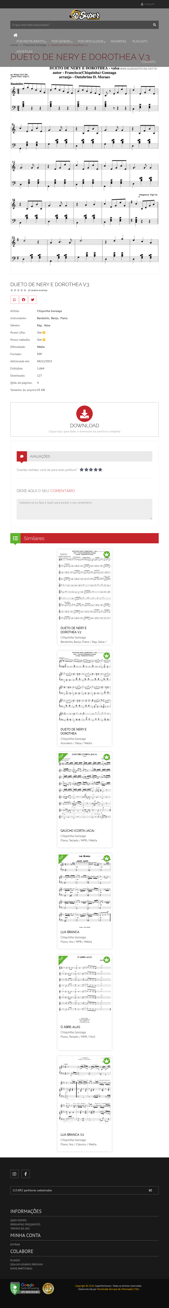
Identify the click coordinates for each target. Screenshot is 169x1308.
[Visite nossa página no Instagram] (14, 1174)
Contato (149, 62)
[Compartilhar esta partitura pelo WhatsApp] (14, 300)
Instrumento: (18, 318)
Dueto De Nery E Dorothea (74, 731)
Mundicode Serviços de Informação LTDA (118, 1289)
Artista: (14, 311)
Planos (15, 1260)
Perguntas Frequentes (25, 1224)
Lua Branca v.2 (72, 1134)
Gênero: (15, 325)
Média (41, 347)
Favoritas (118, 41)
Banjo (54, 318)
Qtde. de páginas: (21, 383)
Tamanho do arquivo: (23, 390)
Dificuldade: (17, 347)
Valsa (47, 325)
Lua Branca (70, 932)
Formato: (15, 354)
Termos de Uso (20, 1228)
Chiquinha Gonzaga (49, 311)
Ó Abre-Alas (70, 1027)
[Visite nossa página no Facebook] (25, 1174)
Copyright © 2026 (84, 1285)
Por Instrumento (30, 41)
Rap (39, 325)
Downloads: (17, 375)
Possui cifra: (17, 332)
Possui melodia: (20, 340)
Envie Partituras (21, 1268)
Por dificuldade (91, 41)
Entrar (15, 1244)
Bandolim (43, 318)
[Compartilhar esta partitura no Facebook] (23, 300)
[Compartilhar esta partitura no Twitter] (32, 300)
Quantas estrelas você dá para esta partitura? (47, 470)
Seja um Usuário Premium (26, 1264)
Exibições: (16, 368)
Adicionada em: (19, 361)
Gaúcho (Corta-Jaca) (77, 830)
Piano (64, 318)
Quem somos (18, 1220)
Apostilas (24, 51)
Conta (147, 4)
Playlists (140, 41)
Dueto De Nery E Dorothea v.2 (74, 630)
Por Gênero (61, 41)
